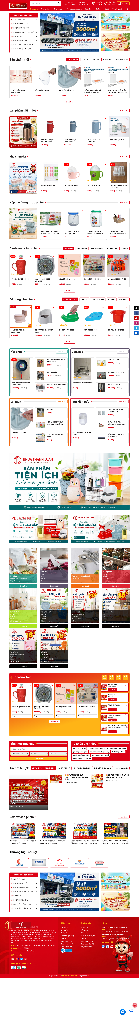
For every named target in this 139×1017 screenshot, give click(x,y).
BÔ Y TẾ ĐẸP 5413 (90, 330)
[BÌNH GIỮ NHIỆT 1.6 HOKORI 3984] (50, 126)
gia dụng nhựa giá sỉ (80, 752)
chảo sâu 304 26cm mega (56, 384)
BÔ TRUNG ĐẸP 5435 (116, 330)
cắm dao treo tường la (116, 372)
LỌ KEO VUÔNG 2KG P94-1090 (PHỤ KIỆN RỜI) (95, 233)
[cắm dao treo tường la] (101, 375)
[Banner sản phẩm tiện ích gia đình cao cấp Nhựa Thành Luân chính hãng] (100, 529)
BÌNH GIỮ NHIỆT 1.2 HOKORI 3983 (71, 141)
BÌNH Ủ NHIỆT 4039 (117, 140)
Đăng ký (85, 2)
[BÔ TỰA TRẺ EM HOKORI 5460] (45, 316)
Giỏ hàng (125, 3)
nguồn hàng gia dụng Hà (82, 758)
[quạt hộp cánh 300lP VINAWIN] (45, 265)
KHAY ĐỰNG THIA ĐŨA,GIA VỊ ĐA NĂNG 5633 (118, 233)
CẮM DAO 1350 (113, 360)
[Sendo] (25, 959)
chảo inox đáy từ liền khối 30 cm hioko (21, 384)
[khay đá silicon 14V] (50, 172)
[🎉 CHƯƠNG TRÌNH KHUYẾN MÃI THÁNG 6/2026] (97, 781)
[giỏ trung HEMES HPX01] (118, 265)
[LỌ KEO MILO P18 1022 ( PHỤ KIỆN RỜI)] (73, 218)
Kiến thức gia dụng (74, 9)
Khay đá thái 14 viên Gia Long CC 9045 (118, 187)
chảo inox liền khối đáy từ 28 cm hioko (56, 361)
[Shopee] (12, 959)
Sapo (90, 976)
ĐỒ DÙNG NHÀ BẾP (20, 24)
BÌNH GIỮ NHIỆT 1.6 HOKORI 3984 (48, 141)
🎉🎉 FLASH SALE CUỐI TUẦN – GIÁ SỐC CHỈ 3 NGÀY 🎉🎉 (76, 777)
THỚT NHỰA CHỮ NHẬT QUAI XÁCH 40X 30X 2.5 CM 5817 (93, 91)
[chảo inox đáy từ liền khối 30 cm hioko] (22, 369)
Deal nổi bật (22, 677)
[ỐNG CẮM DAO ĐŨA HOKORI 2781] (101, 412)
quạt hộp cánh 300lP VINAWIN (42, 280)
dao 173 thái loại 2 (114, 384)
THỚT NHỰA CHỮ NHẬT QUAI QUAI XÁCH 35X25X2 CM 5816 (118, 91)
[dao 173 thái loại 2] (101, 387)
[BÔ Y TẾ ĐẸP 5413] (94, 316)
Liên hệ (88, 9)
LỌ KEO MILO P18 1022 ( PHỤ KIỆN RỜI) (73, 233)
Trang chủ (34, 9)
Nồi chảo (16, 351)
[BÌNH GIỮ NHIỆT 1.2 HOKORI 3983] (73, 126)
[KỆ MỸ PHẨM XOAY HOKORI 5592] (21, 76)
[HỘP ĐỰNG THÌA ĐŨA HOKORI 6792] (101, 437)
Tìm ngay (39, 758)
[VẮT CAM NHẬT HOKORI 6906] (83, 419)
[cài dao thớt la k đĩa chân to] (83, 369)
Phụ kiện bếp (80, 401)
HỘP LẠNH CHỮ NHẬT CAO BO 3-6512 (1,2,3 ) (50, 233)
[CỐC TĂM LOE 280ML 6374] (40, 437)
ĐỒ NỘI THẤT (18, 36)
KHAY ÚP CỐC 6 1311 (67, 90)
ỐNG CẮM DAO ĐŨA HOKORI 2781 (115, 411)
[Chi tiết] (126, 685)
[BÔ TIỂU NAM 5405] (69, 316)
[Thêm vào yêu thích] (30, 67)
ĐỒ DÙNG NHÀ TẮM (20, 40)
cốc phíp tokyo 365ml (67, 279)
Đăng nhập (86, 4)
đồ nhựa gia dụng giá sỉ (100, 755)
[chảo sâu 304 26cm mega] (40, 387)
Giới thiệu (58, 9)
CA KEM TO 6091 (93, 185)
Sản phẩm (111, 3)
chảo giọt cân (52, 372)
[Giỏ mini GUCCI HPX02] (94, 265)
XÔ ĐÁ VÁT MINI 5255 (43, 90)
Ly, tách (15, 401)
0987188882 (24, 948)
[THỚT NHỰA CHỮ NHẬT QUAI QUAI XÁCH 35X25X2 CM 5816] (118, 76)
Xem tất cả (69, 102)
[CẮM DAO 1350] (101, 363)
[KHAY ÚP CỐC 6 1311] (69, 76)
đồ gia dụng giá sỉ (79, 748)
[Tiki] (21, 959)
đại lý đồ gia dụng (118, 752)
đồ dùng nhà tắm (21, 299)
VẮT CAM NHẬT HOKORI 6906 (82, 434)
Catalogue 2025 (102, 9)
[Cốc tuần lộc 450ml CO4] (21, 265)
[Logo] (18, 5)
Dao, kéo (77, 351)
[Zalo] (103, 946)
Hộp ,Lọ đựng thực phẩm (26, 202)
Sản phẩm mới (19, 59)
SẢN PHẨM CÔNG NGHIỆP (23, 45)
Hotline (72, 3)
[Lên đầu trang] (135, 1000)
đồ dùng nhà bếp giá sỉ (81, 755)
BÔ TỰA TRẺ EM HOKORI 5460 (44, 331)
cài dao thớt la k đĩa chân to (83, 383)
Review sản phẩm (21, 817)
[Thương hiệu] (19, 862)
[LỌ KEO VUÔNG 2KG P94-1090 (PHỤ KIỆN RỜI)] (96, 218)
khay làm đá (17, 156)
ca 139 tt (50, 409)
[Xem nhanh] (23, 86)
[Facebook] (107, 946)
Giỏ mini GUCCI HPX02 (92, 279)
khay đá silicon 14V (48, 185)
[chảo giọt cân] (40, 375)
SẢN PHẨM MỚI (19, 20)
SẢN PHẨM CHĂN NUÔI (22, 49)
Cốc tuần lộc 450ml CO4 (19, 279)
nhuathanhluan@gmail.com (25, 951)
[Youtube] (111, 946)
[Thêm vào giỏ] (19, 86)
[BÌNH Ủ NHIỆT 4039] (119, 126)
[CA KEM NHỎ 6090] (73, 172)
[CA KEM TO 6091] (96, 172)
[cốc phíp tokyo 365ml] (69, 265)
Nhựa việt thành (66, 947)
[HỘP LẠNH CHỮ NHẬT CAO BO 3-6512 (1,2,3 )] (50, 218)
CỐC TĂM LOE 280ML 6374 (55, 435)
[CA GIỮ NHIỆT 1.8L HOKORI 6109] (96, 126)
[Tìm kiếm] (59, 3)
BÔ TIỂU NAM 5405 (66, 330)
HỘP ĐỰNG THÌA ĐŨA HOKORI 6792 (116, 435)
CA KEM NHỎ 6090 (71, 185)
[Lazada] (17, 959)
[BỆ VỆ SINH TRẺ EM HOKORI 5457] (21, 316)
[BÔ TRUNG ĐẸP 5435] (118, 316)
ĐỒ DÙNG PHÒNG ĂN (21, 28)
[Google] (116, 946)
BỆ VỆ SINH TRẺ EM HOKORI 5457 (17, 331)
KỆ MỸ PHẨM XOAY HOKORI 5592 (17, 91)
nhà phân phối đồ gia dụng (99, 752)
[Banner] (115, 22)
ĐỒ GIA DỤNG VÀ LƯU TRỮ (23, 32)
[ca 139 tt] (40, 412)
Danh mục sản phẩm (23, 248)
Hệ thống (99, 3)
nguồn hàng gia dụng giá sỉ (98, 748)
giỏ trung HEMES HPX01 (117, 279)
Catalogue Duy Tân (120, 9)
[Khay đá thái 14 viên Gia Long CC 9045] (119, 172)
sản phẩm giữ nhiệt (22, 110)
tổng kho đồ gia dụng (118, 748)
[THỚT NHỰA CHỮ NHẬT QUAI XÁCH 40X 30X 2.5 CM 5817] (94, 76)
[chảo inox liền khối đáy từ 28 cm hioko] (40, 363)
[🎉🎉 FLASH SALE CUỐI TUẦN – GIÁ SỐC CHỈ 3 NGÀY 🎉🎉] (56, 778)
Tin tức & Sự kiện (21, 768)
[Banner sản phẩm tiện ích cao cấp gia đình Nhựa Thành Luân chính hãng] (38, 529)
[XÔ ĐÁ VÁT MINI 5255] (45, 76)
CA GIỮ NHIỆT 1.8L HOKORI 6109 (94, 141)
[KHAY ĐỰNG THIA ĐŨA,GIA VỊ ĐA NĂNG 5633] (119, 218)
